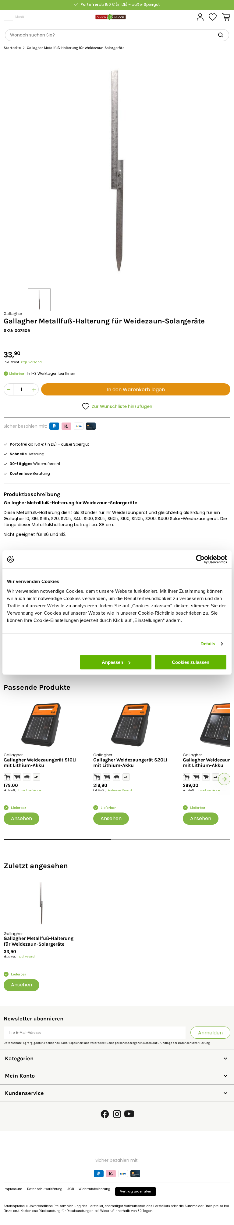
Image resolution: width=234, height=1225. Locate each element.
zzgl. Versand (31, 362)
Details (207, 643)
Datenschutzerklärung (194, 1043)
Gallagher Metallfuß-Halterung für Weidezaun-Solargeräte (38, 941)
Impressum (13, 1189)
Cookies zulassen (190, 662)
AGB (70, 1189)
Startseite (12, 48)
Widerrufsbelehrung (94, 1189)
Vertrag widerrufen (135, 1191)
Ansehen (21, 818)
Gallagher (13, 313)
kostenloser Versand (30, 790)
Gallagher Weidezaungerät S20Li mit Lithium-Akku (130, 762)
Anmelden (210, 1032)
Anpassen (112, 662)
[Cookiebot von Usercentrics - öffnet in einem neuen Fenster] (200, 559)
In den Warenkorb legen (136, 389)
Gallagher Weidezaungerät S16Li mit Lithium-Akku (40, 762)
